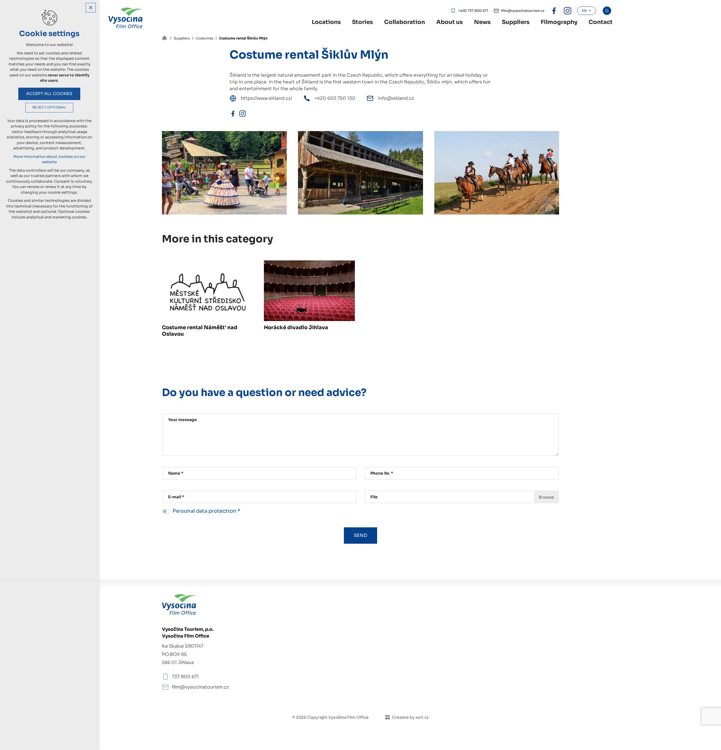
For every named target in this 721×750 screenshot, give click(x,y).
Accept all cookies (49, 93)
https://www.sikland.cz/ (266, 98)
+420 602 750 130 (335, 98)
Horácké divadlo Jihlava (296, 327)
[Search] (607, 10)
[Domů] (166, 37)
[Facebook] (233, 113)
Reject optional (49, 107)
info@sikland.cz (396, 98)
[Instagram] (242, 113)
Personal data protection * (206, 511)
